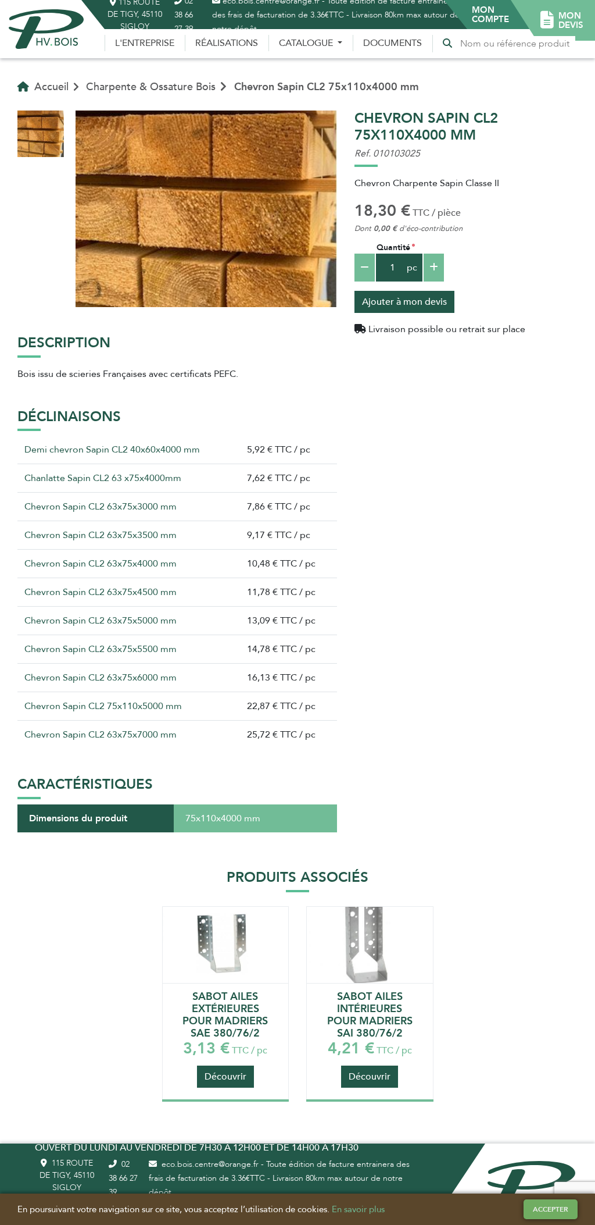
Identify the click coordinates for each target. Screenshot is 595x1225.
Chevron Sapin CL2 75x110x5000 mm (103, 706)
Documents (392, 43)
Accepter (550, 1209)
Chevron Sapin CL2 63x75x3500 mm (100, 535)
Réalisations (226, 43)
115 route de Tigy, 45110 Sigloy (67, 1175)
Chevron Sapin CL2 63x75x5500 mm (100, 649)
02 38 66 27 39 (123, 1178)
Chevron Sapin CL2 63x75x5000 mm (100, 620)
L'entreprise (144, 43)
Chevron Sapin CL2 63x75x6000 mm (100, 677)
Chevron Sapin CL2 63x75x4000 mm (100, 563)
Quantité (393, 247)
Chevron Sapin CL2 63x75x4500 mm (100, 592)
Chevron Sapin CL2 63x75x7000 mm (100, 734)
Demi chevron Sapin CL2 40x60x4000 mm (112, 449)
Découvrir (225, 1076)
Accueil (50, 87)
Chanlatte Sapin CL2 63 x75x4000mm (102, 478)
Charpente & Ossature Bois (151, 87)
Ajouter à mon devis (404, 301)
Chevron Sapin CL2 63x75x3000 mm (100, 506)
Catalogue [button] (307, 43)
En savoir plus (358, 1209)
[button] (490, 14)
